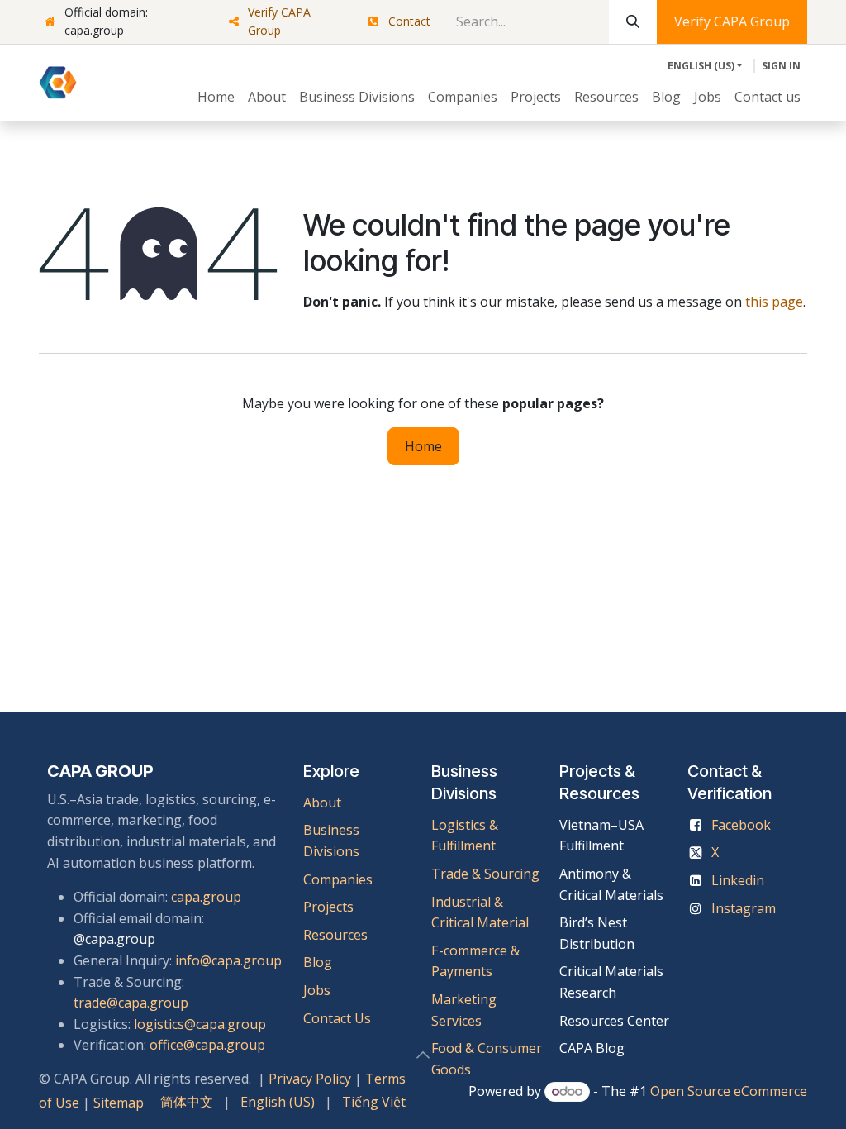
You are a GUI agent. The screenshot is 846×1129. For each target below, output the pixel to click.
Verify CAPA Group (279, 21)
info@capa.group (228, 960)
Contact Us (337, 1018)
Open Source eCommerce (728, 1091)
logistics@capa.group (200, 1024)
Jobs (318, 990)
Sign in (781, 66)
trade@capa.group (131, 1002)
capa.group (206, 897)
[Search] (633, 22)
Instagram (743, 908)
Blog (317, 962)
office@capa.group (207, 1045)
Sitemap (118, 1102)
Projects (328, 907)
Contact (409, 21)
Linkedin (737, 880)
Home (423, 446)
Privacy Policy (310, 1078)
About (322, 802)
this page (774, 302)
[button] (423, 1054)
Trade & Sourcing (485, 874)
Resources (335, 935)
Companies (338, 879)
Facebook (741, 825)
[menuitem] (216, 97)
